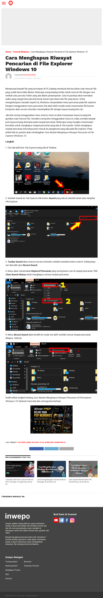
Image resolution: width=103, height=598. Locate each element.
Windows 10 (60, 442)
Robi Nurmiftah (29, 75)
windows (49, 442)
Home (8, 52)
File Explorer (24, 442)
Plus (42, 442)
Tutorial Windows (21, 52)
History (35, 442)
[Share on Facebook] (36, 448)
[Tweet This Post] (51, 448)
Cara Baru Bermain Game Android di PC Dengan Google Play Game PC (19, 482)
